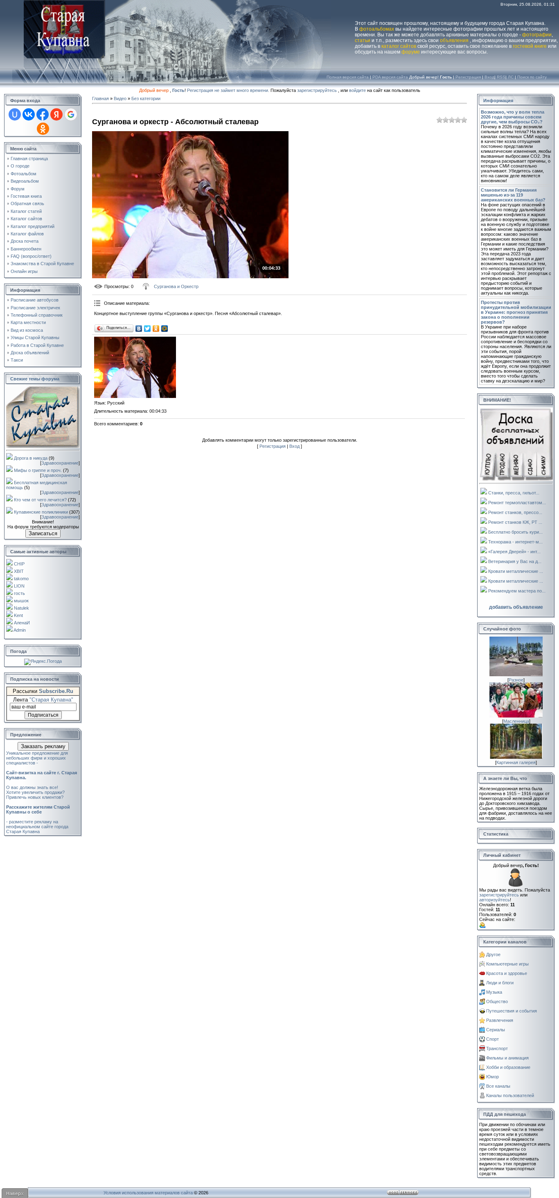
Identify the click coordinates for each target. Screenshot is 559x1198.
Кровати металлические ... (515, 571)
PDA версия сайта (390, 77)
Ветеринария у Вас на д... (514, 561)
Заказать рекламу (43, 746)
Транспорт (497, 1048)
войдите (357, 90)
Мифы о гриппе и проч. (38, 470)
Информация (498, 100)
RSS (501, 77)
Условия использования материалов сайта (148, 1192)
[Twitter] (147, 328)
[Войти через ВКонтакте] (29, 114)
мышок (21, 600)
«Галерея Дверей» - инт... (514, 551)
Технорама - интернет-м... (515, 541)
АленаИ (22, 622)
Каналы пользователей (510, 1095)
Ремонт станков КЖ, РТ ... (515, 522)
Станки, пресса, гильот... (513, 492)
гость (19, 593)
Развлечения (499, 1020)
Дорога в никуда (30, 458)
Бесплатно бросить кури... (515, 532)
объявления (454, 40)
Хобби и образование (508, 1067)
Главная (100, 98)
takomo (21, 578)
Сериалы (495, 1029)
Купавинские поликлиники (41, 512)
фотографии (537, 35)
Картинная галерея (516, 762)
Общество (497, 1001)
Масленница (516, 721)
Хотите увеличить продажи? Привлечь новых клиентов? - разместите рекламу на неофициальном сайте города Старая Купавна (38, 812)
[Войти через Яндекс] (56, 114)
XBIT (19, 571)
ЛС (511, 77)
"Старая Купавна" (51, 700)
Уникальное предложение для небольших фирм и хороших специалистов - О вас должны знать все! (41, 770)
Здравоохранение (60, 462)
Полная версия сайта (348, 77)
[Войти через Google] (70, 114)
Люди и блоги (500, 982)
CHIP (19, 563)
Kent (18, 615)
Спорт (492, 1039)
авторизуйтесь (494, 899)
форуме (410, 52)
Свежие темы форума (34, 378)
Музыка (494, 992)
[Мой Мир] (164, 328)
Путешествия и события (511, 1010)
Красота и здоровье (506, 973)
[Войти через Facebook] (42, 114)
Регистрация (468, 77)
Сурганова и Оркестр (176, 286)
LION (19, 585)
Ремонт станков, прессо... (515, 512)
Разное (516, 679)
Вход (489, 77)
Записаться (43, 533)
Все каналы (498, 1086)
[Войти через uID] (15, 114)
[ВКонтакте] (139, 328)
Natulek (21, 608)
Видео (120, 98)
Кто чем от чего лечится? (40, 499)
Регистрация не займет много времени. (228, 90)
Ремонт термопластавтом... (517, 502)
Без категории (145, 98)
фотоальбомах (376, 29)
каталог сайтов (398, 46)
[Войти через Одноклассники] (43, 129)
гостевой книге (530, 46)
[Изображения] (135, 367)
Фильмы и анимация (507, 1057)
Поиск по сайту (532, 77)
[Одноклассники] (156, 328)
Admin (20, 630)
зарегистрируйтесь (317, 90)
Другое (493, 954)
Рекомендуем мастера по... (516, 590)
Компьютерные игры (507, 963)
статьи (362, 40)
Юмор (492, 1076)
